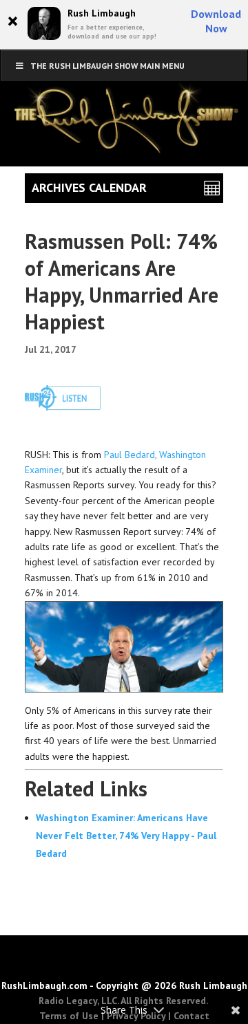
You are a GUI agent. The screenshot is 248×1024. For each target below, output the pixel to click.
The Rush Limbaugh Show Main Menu (107, 66)
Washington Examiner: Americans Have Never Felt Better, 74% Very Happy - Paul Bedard (126, 835)
